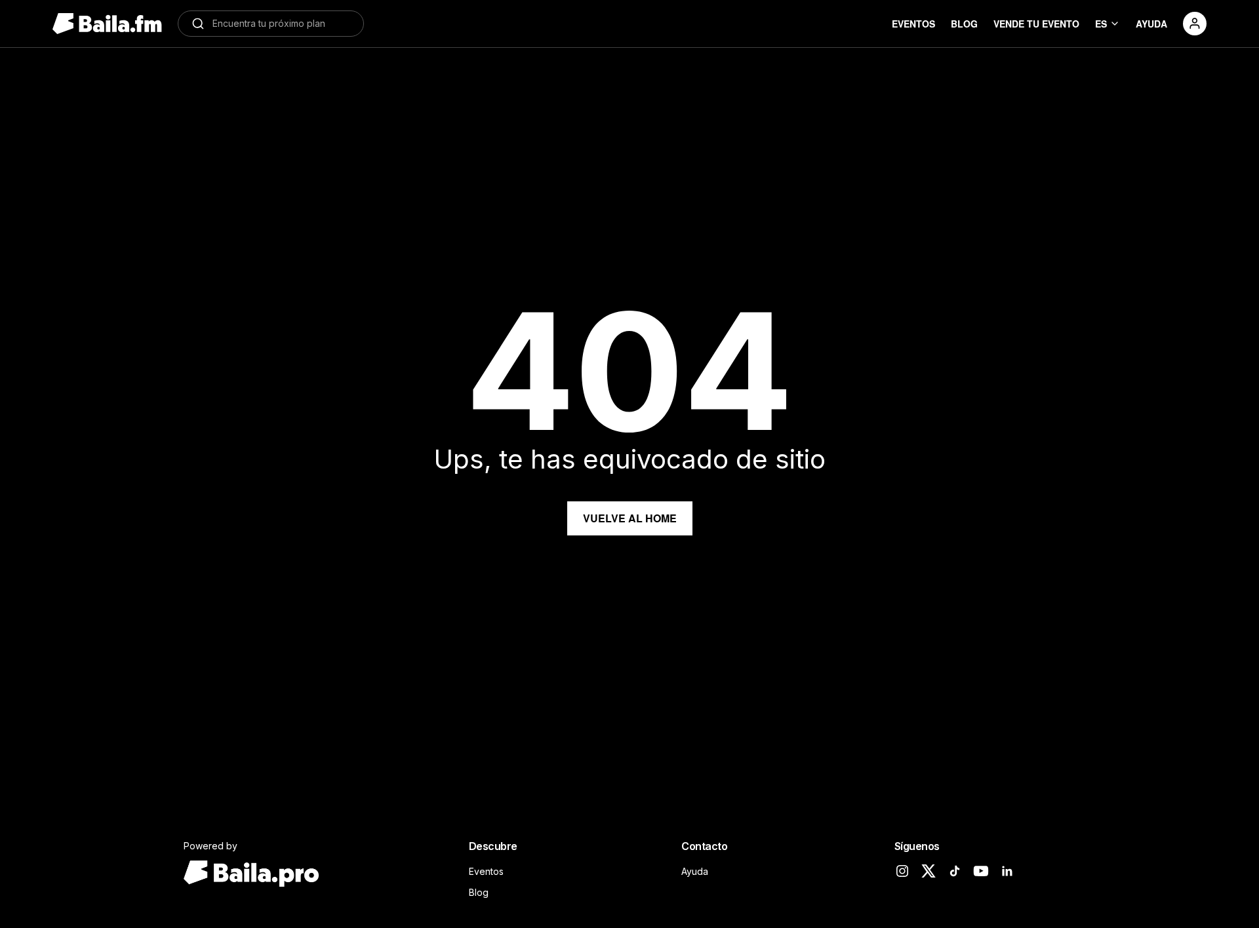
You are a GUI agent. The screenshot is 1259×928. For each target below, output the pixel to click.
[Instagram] (902, 871)
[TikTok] (955, 871)
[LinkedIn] (1007, 871)
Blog (479, 892)
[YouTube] (981, 871)
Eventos (486, 871)
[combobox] (281, 23)
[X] (928, 871)
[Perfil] (1195, 23)
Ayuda (694, 871)
